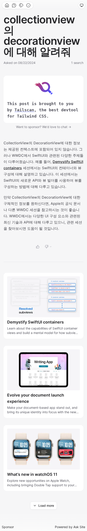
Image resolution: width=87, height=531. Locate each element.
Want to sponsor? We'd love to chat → (43, 127)
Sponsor (8, 527)
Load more (46, 505)
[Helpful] (37, 246)
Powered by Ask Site (70, 527)
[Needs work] (48, 246)
